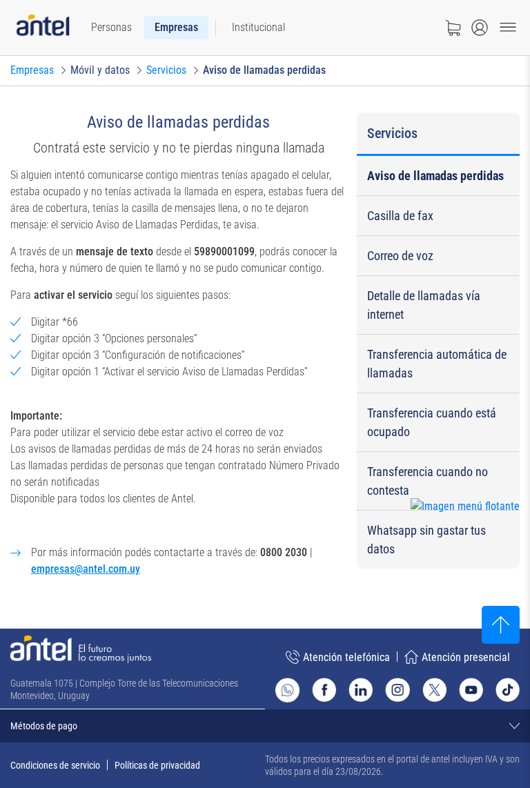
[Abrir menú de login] (479, 27)
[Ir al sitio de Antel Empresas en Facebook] (324, 690)
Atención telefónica (346, 657)
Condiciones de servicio (55, 765)
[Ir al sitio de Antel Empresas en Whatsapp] (287, 690)
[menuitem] (111, 27)
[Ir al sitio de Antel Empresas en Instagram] (397, 690)
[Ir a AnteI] (42, 28)
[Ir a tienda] (452, 27)
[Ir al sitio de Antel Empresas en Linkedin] (361, 690)
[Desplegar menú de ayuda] (486, 531)
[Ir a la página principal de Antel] (80, 649)
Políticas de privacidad (157, 765)
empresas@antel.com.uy (85, 568)
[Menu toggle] (508, 28)
